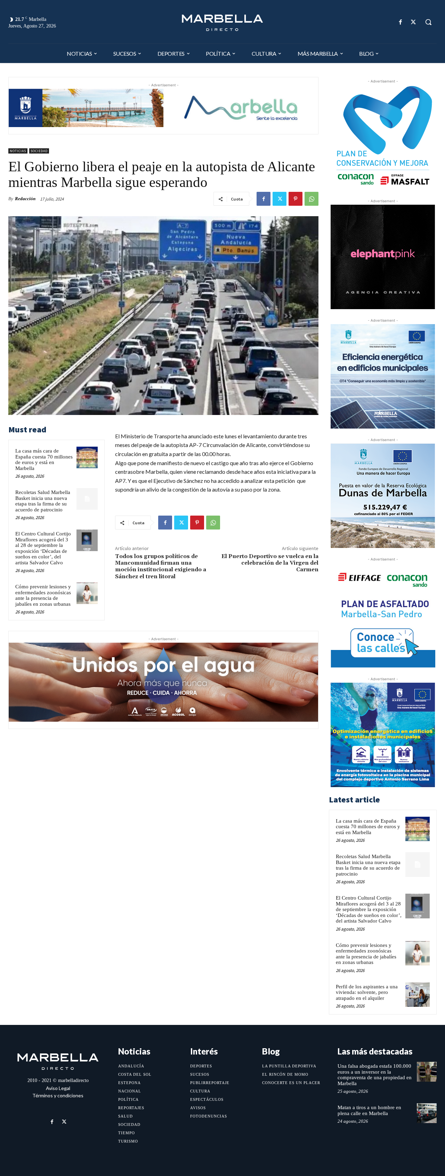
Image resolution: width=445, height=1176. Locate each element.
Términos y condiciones (57, 1095)
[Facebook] (400, 22)
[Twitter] (413, 22)
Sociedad (39, 151)
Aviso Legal (58, 1088)
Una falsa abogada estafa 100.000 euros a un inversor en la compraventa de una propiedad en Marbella (375, 1074)
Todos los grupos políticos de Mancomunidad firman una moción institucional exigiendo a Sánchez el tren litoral (160, 566)
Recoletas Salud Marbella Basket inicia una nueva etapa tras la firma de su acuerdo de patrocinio (42, 500)
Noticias (18, 151)
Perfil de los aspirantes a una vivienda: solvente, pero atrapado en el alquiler (367, 992)
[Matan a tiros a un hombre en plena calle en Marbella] (427, 1113)
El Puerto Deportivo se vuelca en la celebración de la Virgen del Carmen (269, 563)
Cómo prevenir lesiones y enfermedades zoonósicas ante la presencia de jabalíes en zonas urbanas (43, 595)
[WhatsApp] (311, 199)
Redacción (25, 198)
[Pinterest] (295, 199)
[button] (428, 22)
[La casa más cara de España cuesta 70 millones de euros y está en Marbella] (87, 457)
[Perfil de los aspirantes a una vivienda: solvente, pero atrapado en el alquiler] (417, 994)
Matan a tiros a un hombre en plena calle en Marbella (369, 1110)
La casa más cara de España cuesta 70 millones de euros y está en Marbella (44, 459)
